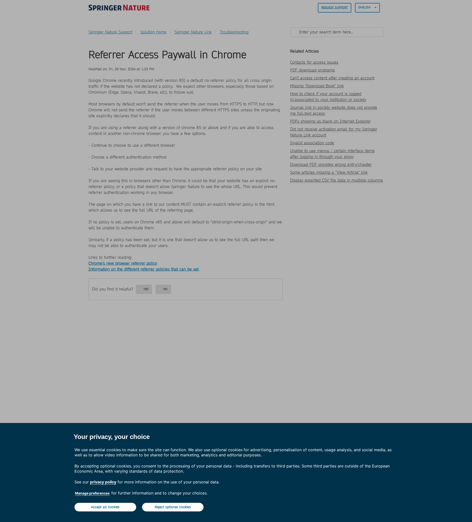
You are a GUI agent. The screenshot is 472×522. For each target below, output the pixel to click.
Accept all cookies (105, 507)
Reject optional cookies (173, 507)
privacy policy (103, 481)
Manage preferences (92, 493)
